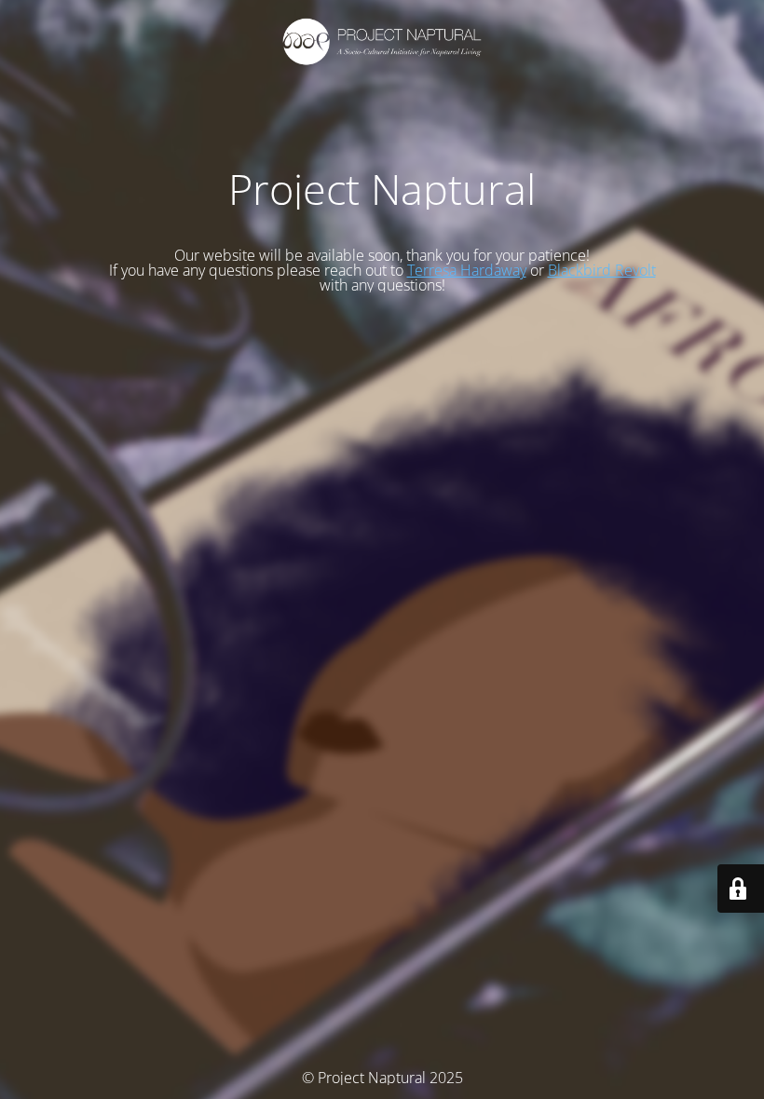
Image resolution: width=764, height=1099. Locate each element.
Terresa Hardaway (466, 270)
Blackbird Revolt (602, 270)
